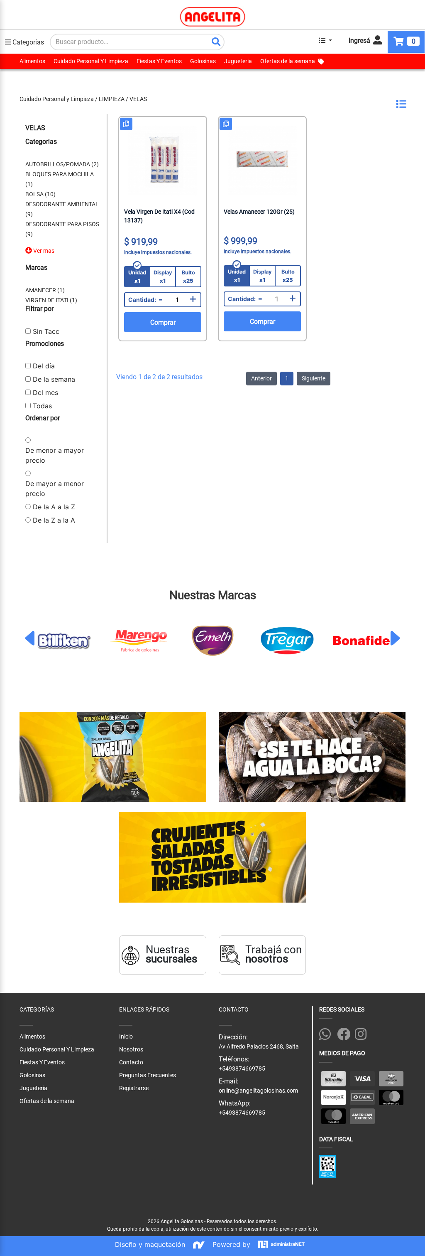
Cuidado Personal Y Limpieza (91, 61)
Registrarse (134, 1088)
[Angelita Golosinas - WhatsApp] (326, 1033)
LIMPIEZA (112, 99)
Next (394, 638)
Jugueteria (238, 61)
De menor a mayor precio (54, 455)
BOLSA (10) (40, 194)
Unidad (137, 276)
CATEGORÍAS (37, 1009)
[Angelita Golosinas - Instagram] (362, 1033)
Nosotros (131, 1049)
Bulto (188, 276)
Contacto (131, 1062)
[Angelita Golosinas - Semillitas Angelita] (113, 757)
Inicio (126, 1036)
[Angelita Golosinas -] (312, 757)
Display (163, 276)
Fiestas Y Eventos (159, 61)
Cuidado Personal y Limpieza (57, 99)
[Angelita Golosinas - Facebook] (344, 1033)
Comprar (163, 322)
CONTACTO (234, 1009)
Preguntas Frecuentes (147, 1075)
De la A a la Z (54, 507)
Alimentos (32, 61)
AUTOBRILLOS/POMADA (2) (62, 164)
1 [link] (286, 378)
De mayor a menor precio (54, 488)
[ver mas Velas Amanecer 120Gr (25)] (262, 160)
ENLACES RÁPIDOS (144, 1009)
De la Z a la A (54, 520)
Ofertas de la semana (287, 61)
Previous (31, 638)
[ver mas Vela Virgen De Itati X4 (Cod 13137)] (162, 160)
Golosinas (203, 61)
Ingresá (360, 40)
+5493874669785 (242, 1112)
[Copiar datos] (126, 124)
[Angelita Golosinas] (213, 16)
